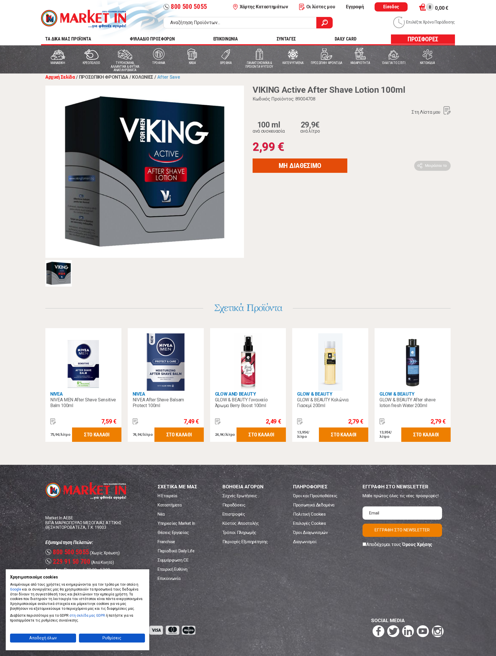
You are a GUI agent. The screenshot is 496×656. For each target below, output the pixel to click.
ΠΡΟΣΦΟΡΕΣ (423, 39)
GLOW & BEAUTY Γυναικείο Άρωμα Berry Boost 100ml (241, 402)
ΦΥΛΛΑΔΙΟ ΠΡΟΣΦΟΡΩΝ (152, 39)
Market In (83, 19)
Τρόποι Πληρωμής (239, 532)
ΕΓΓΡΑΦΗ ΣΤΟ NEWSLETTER (402, 530)
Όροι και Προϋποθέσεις (315, 495)
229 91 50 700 (68, 562)
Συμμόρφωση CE (173, 560)
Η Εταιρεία (167, 495)
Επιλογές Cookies (309, 523)
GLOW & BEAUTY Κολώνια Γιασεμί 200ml (322, 402)
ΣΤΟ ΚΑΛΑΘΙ (97, 434)
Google (15, 589)
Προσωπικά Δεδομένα (313, 505)
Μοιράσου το (436, 165)
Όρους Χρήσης (417, 544)
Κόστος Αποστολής (240, 523)
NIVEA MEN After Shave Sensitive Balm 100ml (83, 402)
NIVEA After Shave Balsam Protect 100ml (158, 402)
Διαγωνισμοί (304, 541)
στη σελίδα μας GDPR (87, 616)
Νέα (161, 514)
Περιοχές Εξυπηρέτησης (245, 541)
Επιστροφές (233, 514)
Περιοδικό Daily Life (176, 551)
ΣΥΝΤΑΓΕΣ (286, 39)
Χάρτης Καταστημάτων (264, 6)
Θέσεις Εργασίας (173, 532)
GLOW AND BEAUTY (235, 394)
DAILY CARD (345, 39)
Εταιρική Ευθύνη (172, 569)
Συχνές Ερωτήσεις (239, 495)
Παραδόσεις (233, 505)
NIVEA (56, 394)
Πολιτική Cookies (309, 514)
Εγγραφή (355, 6)
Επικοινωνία (169, 578)
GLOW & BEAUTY (314, 394)
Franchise (166, 541)
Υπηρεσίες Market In (176, 523)
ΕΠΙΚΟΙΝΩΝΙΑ (225, 39)
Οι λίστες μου (320, 6)
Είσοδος (391, 6)
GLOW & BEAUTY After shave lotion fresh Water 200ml (407, 402)
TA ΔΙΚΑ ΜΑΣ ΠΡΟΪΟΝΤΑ (68, 39)
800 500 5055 (186, 7)
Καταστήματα (169, 505)
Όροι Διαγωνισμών (310, 532)
